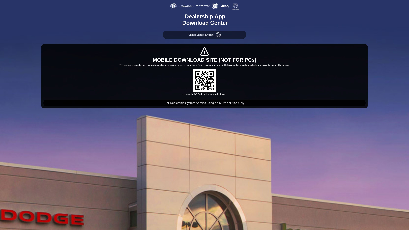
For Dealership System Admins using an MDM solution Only (204, 103)
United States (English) (201, 34)
